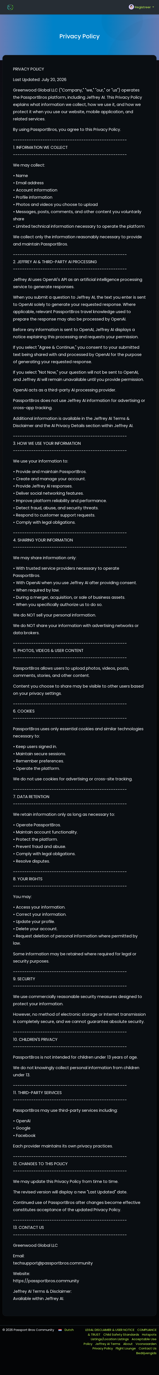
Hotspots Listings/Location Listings (124, 1336)
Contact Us (148, 1348)
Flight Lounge (126, 1348)
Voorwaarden (146, 1344)
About (128, 1344)
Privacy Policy (103, 1348)
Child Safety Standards (121, 1334)
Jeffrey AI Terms (108, 1344)
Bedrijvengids (146, 1353)
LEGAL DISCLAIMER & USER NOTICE (110, 1330)
